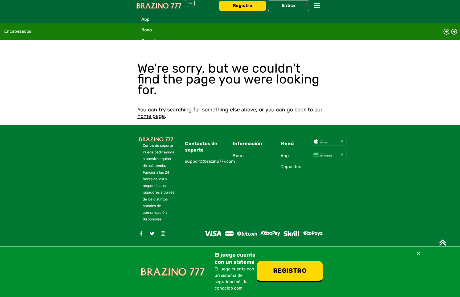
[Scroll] (442, 242)
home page (151, 116)
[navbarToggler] (317, 10)
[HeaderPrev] (446, 31)
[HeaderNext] (454, 31)
